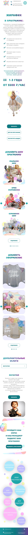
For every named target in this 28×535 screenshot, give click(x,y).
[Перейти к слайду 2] (13, 349)
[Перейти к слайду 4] (16, 349)
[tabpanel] (14, 395)
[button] (14, 126)
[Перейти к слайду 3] (14, 349)
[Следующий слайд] (27, 203)
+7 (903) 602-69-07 (17, 1)
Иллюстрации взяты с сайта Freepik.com (21, 533)
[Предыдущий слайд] (1, 203)
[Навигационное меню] (25, 2)
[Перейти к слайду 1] (11, 349)
